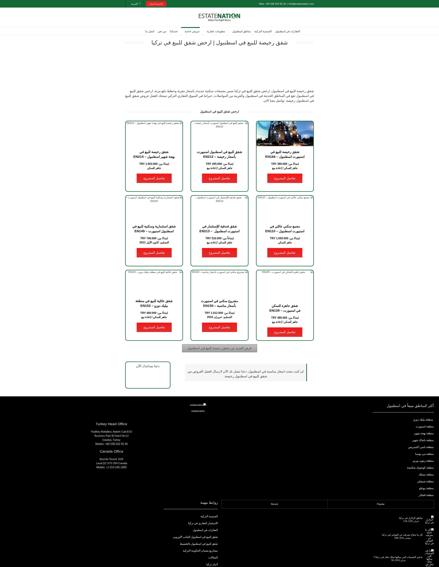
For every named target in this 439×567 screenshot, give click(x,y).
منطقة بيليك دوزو (423, 419)
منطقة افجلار (426, 495)
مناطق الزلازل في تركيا (411, 518)
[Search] (140, 31)
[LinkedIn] (106, 479)
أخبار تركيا (212, 564)
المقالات (213, 557)
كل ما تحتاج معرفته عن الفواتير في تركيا (402, 534)
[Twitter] (100, 479)
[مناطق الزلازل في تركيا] (429, 520)
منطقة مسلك (426, 474)
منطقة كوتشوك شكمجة (420, 467)
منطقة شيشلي (425, 481)
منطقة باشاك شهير (423, 440)
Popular (380, 504)
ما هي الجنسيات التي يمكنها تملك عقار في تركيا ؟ (398, 557)
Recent (274, 504)
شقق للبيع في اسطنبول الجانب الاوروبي (195, 536)
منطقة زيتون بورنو (423, 460)
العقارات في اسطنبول (205, 530)
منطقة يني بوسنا (424, 453)
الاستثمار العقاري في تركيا (203, 523)
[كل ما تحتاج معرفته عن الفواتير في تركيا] (429, 536)
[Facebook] (122, 479)
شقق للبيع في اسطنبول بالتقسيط (199, 543)
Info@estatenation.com (301, 3)
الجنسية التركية (209, 516)
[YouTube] (111, 479)
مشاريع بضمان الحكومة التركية (200, 550)
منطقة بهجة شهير (424, 433)
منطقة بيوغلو (426, 488)
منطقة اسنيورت (425, 426)
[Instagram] (116, 479)
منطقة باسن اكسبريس (421, 447)
